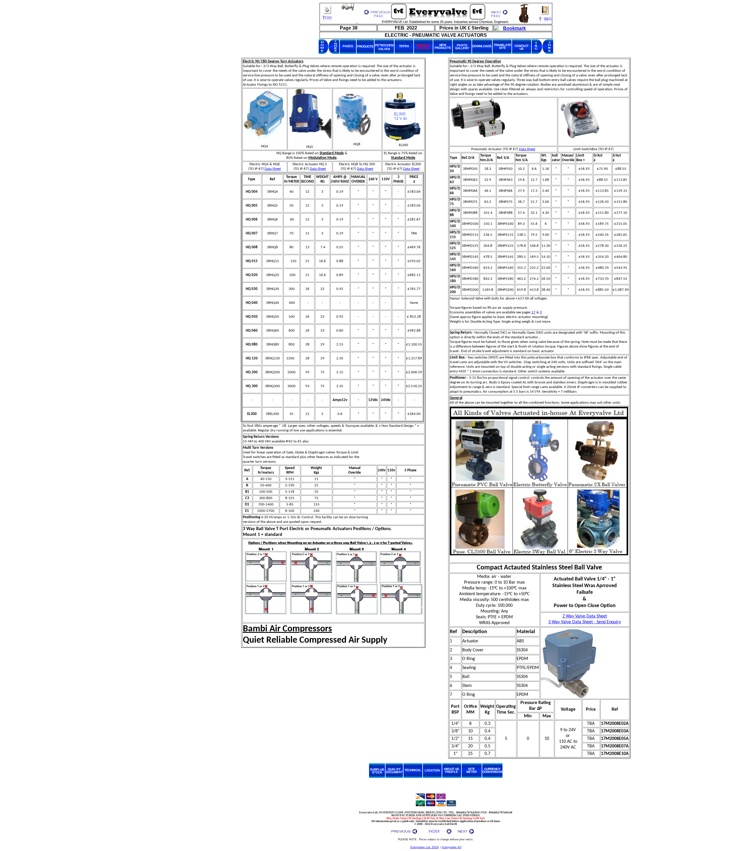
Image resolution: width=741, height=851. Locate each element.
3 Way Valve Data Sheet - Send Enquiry (584, 622)
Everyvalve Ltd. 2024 (424, 847)
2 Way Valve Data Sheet (584, 616)
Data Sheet (273, 169)
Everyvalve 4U (451, 847)
